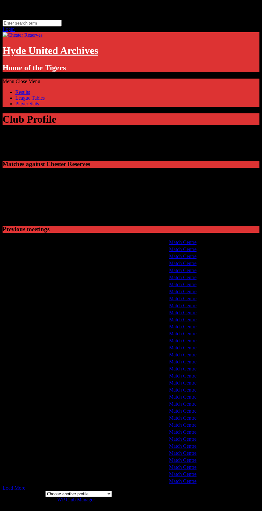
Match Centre (182, 242)
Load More (14, 488)
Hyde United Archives (50, 50)
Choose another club (23, 493)
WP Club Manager (76, 499)
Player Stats (27, 103)
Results (22, 92)
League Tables (30, 98)
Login (9, 29)
